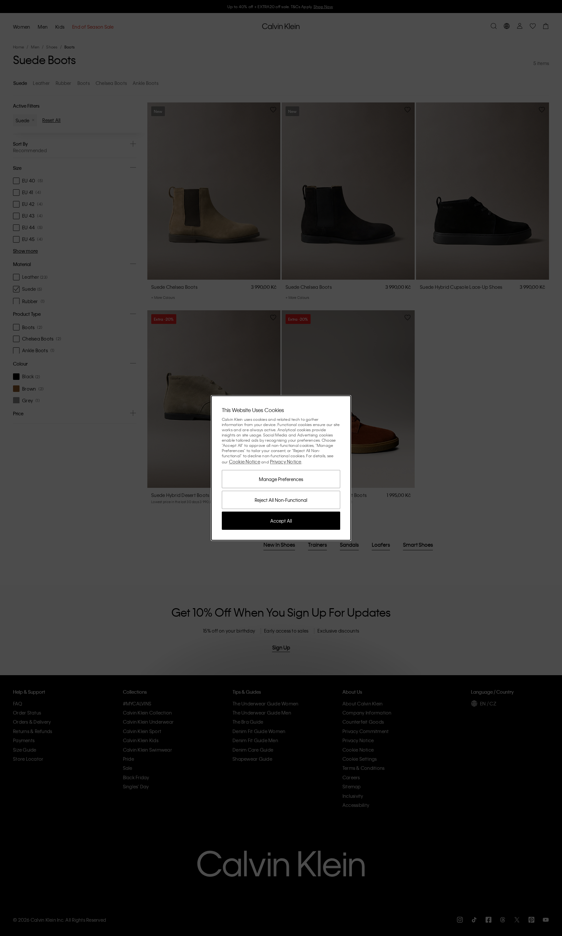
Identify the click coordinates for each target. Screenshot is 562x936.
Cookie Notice (244, 461)
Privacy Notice (285, 461)
